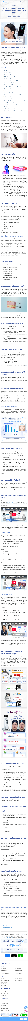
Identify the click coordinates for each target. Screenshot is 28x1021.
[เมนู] (25, 1)
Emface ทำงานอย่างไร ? (7, 73)
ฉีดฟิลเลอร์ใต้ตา (4, 970)
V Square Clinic (22, 934)
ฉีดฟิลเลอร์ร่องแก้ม (5, 973)
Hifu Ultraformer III (5, 1010)
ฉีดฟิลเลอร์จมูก (18, 973)
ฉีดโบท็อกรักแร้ (4, 982)
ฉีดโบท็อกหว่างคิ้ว (18, 980)
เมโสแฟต (3, 1007)
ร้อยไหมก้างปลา (4, 1003)
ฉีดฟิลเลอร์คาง (4, 972)
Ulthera (8, 502)
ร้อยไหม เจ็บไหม (4, 995)
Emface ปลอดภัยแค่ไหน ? (8, 75)
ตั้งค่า (3, 1019)
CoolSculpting (4, 1012)
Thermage (14, 502)
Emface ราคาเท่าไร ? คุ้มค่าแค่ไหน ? (9, 93)
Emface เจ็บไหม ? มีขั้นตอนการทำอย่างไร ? (11, 107)
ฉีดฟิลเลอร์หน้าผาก (19, 972)
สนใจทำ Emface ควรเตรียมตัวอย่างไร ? (10, 105)
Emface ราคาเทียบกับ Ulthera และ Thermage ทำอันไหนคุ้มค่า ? (15, 101)
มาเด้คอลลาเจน (4, 1008)
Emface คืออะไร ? (6, 71)
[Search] (23, 1)
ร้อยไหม (2, 1002)
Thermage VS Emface (8, 99)
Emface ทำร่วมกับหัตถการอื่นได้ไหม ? (10, 103)
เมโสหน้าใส (3, 1005)
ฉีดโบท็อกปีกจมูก (4, 984)
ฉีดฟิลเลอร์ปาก (18, 968)
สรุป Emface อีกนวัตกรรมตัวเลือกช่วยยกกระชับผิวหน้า (13, 111)
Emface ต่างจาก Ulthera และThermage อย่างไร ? (12, 95)
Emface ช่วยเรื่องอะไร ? (7, 79)
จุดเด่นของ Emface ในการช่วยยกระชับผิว (10, 81)
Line (12, 937)
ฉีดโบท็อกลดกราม (5, 980)
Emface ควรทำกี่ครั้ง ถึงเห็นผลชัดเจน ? (10, 85)
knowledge (14, 5)
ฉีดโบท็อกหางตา (4, 985)
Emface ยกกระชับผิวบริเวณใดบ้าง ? (9, 83)
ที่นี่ (26, 365)
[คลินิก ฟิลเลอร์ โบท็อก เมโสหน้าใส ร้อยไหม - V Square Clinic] (4, 2)
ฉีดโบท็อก (3, 979)
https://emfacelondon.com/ (7, 925)
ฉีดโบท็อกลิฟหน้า (18, 979)
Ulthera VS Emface (8, 97)
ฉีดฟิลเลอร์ (3, 968)
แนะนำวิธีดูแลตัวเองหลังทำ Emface (9, 109)
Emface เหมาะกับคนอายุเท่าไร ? (10, 91)
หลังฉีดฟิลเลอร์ (4, 993)
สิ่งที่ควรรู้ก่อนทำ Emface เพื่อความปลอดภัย (12, 77)
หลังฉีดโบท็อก (4, 992)
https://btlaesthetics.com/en (7, 927)
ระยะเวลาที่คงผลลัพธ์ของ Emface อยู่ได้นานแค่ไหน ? (12, 87)
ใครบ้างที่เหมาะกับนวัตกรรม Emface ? (10, 89)
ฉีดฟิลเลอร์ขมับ (18, 970)
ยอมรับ (25, 1018)
